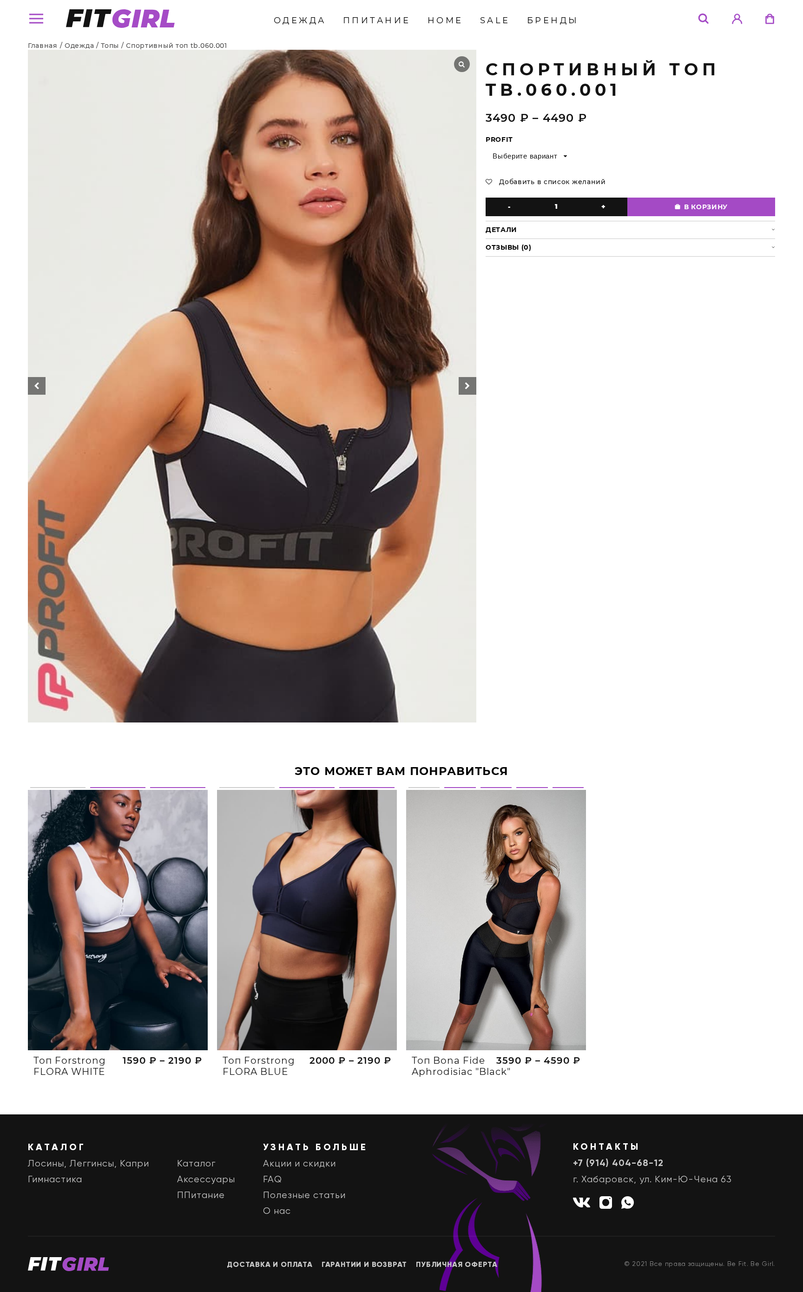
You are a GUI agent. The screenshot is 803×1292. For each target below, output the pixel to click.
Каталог (196, 1164)
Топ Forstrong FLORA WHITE (69, 1066)
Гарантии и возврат (364, 1265)
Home (445, 20)
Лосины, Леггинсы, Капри (88, 1164)
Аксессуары (206, 1180)
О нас (277, 1211)
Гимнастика (55, 1180)
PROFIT (499, 139)
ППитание (377, 20)
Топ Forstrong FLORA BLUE (259, 1066)
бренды (553, 20)
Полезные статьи (304, 1195)
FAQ (272, 1180)
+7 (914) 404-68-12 (618, 1163)
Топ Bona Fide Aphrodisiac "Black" (461, 1066)
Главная (43, 45)
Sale (495, 20)
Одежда (300, 20)
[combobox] (529, 156)
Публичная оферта (457, 1265)
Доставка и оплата (270, 1265)
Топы (110, 45)
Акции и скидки (299, 1164)
